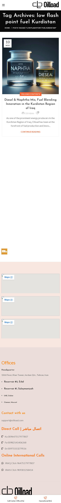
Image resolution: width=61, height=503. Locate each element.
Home (7, 28)
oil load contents (30, 94)
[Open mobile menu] (3, 5)
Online (6, 455)
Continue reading (30, 132)
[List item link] (30, 420)
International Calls (28, 455)
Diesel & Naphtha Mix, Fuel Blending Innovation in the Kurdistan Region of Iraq (30, 104)
